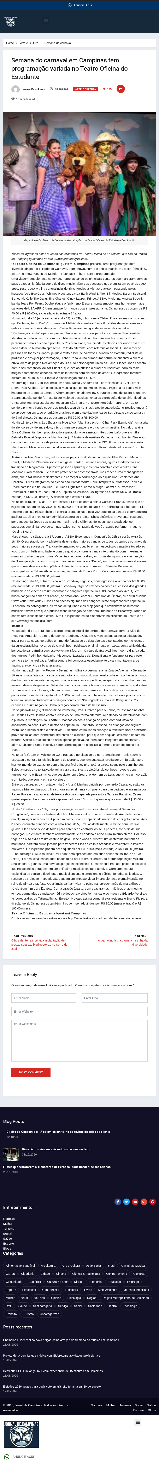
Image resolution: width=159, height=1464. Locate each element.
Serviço (63, 1306)
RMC (9, 1306)
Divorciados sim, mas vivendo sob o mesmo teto (56, 1149)
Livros (88, 1289)
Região (91, 1298)
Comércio (35, 1281)
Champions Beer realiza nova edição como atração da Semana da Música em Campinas (61, 1340)
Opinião (56, 1298)
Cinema (61, 1273)
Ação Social (93, 1265)
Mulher (7, 1223)
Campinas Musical (133, 1265)
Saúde (7, 1238)
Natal (24, 1298)
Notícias (9, 1218)
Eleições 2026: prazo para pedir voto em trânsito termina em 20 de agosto (52, 1386)
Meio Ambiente (107, 1289)
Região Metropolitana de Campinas (126, 1298)
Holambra (71, 1289)
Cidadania (27, 1273)
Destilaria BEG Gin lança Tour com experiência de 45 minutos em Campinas (53, 1371)
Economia (95, 1281)
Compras (139, 1273)
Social (7, 1233)
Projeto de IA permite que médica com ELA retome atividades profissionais (51, 1355)
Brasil (111, 1265)
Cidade (45, 1273)
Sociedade (95, 1306)
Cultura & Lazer (57, 1281)
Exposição (29, 1289)
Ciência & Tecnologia (86, 1273)
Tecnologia (130, 1306)
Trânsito (11, 1314)
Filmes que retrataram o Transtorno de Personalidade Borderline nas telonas (57, 1167)
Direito (78, 1281)
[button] (45, 20)
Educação (114, 1281)
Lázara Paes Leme (33, 89)
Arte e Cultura (29, 43)
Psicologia (74, 1298)
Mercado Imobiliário (136, 1289)
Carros (10, 1273)
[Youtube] (135, 1202)
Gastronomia (50, 1289)
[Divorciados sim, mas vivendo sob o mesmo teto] (11, 1154)
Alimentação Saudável (20, 1265)
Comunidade (14, 1281)
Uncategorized (49, 1314)
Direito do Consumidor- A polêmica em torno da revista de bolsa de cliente (58, 1132)
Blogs (7, 1248)
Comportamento (116, 1273)
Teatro (112, 1306)
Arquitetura (48, 1265)
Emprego (133, 1281)
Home (10, 43)
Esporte (8, 1243)
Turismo (8, 1228)
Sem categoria (42, 1306)
